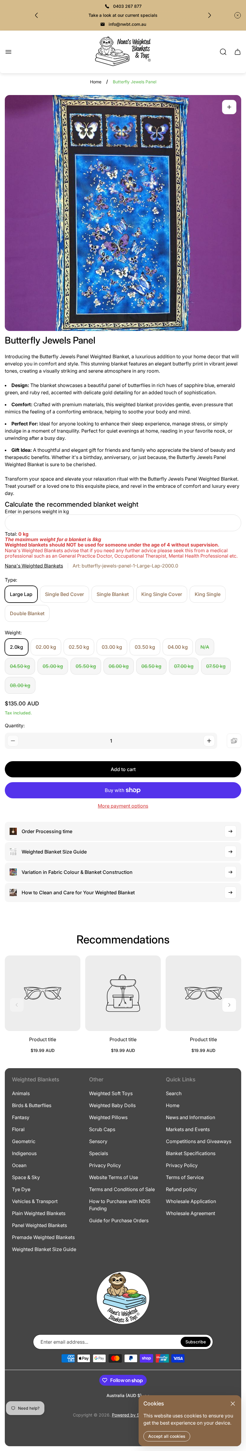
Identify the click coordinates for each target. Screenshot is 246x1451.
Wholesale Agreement (190, 1213)
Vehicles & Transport (35, 1201)
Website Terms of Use (113, 1177)
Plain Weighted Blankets (38, 1213)
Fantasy (20, 1117)
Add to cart (123, 769)
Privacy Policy (105, 1165)
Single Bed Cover (64, 594)
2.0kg (16, 647)
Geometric (23, 1141)
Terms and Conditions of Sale (122, 1189)
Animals (21, 1093)
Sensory (98, 1141)
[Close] (232, 1403)
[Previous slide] (36, 15)
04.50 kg (20, 666)
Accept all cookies (166, 1436)
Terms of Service (185, 1177)
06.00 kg (119, 666)
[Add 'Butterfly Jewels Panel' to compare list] (234, 741)
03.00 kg (112, 647)
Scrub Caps (102, 1129)
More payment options (123, 806)
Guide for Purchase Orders (118, 1220)
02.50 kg (79, 647)
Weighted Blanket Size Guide (44, 1249)
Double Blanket (27, 613)
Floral (18, 1129)
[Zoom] (229, 107)
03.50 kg (145, 647)
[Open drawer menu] (8, 52)
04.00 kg (178, 647)
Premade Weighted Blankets (43, 1237)
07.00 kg (184, 666)
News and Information (190, 1117)
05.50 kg (86, 666)
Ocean (19, 1165)
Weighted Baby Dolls (112, 1105)
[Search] (223, 51)
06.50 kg (151, 666)
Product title (42, 1039)
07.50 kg (216, 666)
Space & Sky (26, 1177)
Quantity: (15, 725)
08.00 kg (20, 685)
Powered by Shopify (132, 1414)
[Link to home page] (123, 1298)
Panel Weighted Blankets (39, 1225)
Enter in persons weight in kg (37, 511)
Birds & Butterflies (31, 1105)
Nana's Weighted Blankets (34, 566)
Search (174, 1093)
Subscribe (195, 1341)
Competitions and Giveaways (198, 1141)
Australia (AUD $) (124, 1395)
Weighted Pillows (108, 1117)
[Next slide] (209, 15)
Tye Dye (21, 1189)
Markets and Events (188, 1129)
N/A (204, 647)
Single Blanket (113, 594)
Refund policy (181, 1189)
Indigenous (24, 1153)
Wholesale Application (191, 1201)
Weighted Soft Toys (111, 1093)
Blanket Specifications (190, 1153)
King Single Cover (161, 594)
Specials (98, 1153)
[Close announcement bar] (237, 15)
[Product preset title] (42, 993)
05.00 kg (53, 666)
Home (95, 81)
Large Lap (21, 594)
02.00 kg (46, 647)
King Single (207, 594)
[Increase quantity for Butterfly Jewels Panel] (209, 740)
